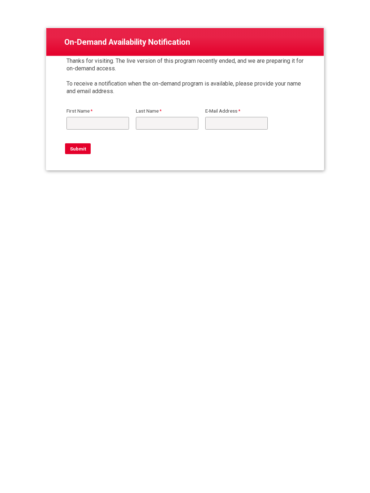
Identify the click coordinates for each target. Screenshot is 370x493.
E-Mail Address (221, 111)
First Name (78, 111)
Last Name (147, 111)
